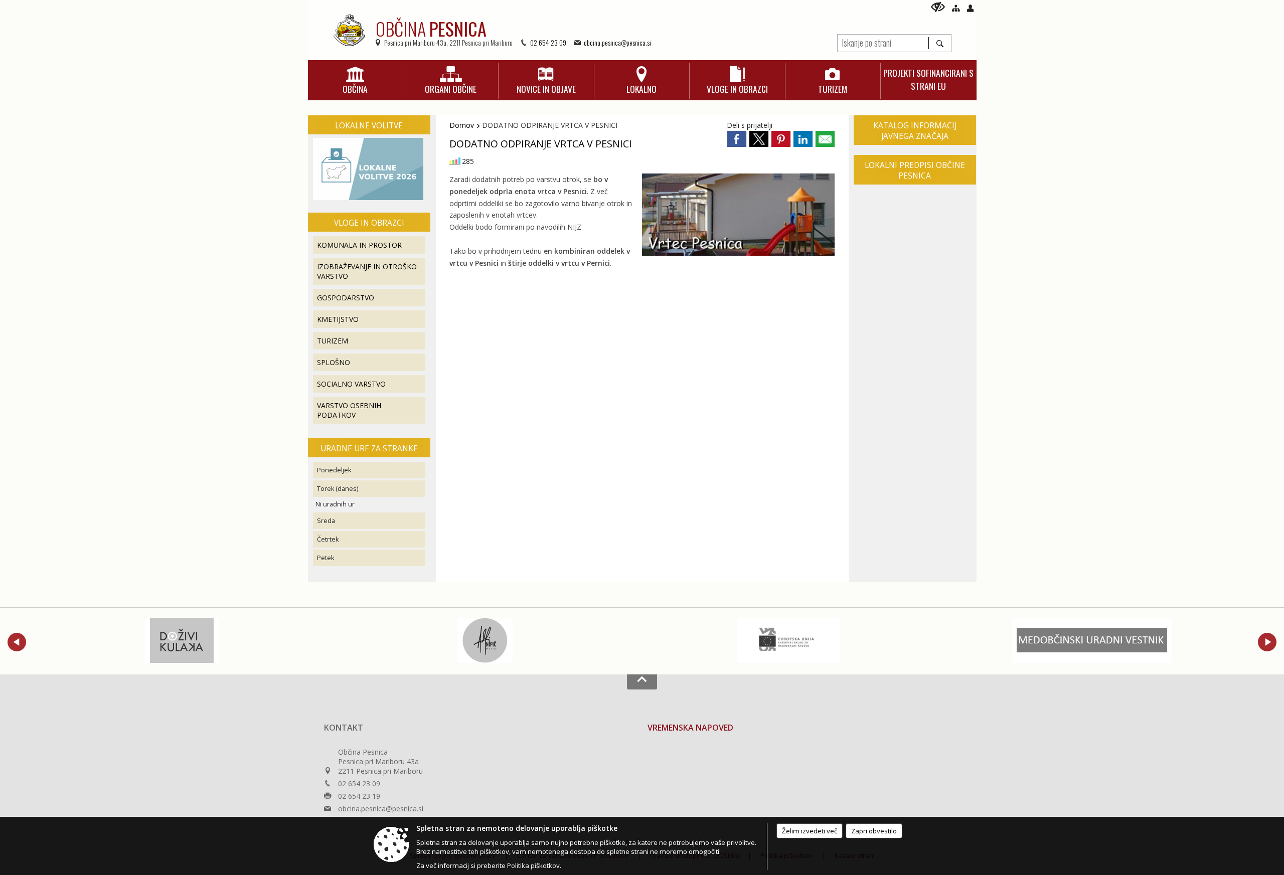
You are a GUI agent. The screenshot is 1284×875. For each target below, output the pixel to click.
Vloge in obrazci (369, 223)
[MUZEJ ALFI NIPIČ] (485, 640)
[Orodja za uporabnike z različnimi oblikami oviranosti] (938, 7)
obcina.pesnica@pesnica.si (617, 42)
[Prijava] (970, 8)
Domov (461, 125)
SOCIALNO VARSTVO (351, 384)
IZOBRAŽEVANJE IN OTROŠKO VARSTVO (367, 271)
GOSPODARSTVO (345, 297)
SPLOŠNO (333, 362)
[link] (737, 139)
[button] (17, 642)
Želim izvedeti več (809, 830)
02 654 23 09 (548, 42)
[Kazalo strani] (955, 8)
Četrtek (328, 539)
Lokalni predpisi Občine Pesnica (915, 170)
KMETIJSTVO (338, 319)
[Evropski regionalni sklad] (788, 640)
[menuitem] (355, 81)
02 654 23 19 (359, 796)
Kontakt (343, 727)
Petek (325, 558)
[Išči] (939, 43)
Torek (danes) (337, 488)
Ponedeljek (334, 470)
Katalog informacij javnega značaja (914, 130)
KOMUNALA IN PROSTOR (359, 245)
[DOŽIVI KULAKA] (182, 640)
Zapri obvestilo (874, 830)
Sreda (326, 520)
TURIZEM (332, 340)
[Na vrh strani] (642, 681)
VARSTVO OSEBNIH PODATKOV (349, 410)
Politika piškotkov (533, 865)
